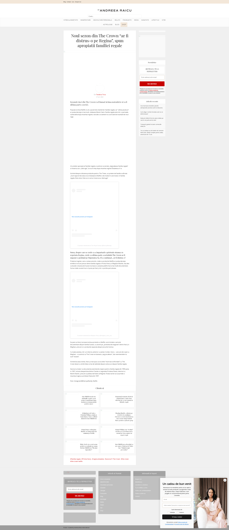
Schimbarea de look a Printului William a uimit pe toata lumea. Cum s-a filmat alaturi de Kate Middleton (88, 416)
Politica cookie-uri (140, 493)
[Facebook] (65, 517)
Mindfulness (138, 482)
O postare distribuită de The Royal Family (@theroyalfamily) (94, 245)
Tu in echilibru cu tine (141, 488)
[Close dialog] (224, 480)
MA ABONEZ (152, 84)
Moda (136, 20)
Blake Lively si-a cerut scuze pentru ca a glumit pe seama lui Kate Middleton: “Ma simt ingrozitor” (89, 447)
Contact (69, 2)
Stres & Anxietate (71, 20)
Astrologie (107, 24)
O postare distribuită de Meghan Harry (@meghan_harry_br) (94, 335)
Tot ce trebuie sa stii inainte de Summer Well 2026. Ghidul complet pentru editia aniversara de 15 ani (152, 132)
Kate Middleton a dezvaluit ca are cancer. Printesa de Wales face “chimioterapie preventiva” (124, 447)
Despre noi (78, 2)
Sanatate (145, 20)
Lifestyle (155, 20)
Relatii (117, 20)
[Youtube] (65, 520)
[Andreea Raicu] (114, 9)
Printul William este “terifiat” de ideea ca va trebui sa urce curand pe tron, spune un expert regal (124, 432)
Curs (73, 2)
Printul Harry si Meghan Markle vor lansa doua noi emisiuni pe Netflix (89, 431)
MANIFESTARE (86, 20)
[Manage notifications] (224, 526)
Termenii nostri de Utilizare (182, 524)
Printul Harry (86, 459)
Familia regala (76, 459)
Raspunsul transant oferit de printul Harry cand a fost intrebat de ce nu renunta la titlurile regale (124, 399)
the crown (125, 459)
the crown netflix (76, 461)
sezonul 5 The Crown (113, 459)
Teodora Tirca (101, 95)
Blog (65, 2)
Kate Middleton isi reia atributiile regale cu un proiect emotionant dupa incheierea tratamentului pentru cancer (88, 400)
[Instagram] (65, 514)
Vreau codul (177, 517)
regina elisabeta (98, 459)
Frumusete (127, 20)
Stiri (163, 20)
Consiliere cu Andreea (141, 485)
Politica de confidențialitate (143, 490)
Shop (124, 24)
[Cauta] (139, 16)
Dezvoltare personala (102, 20)
